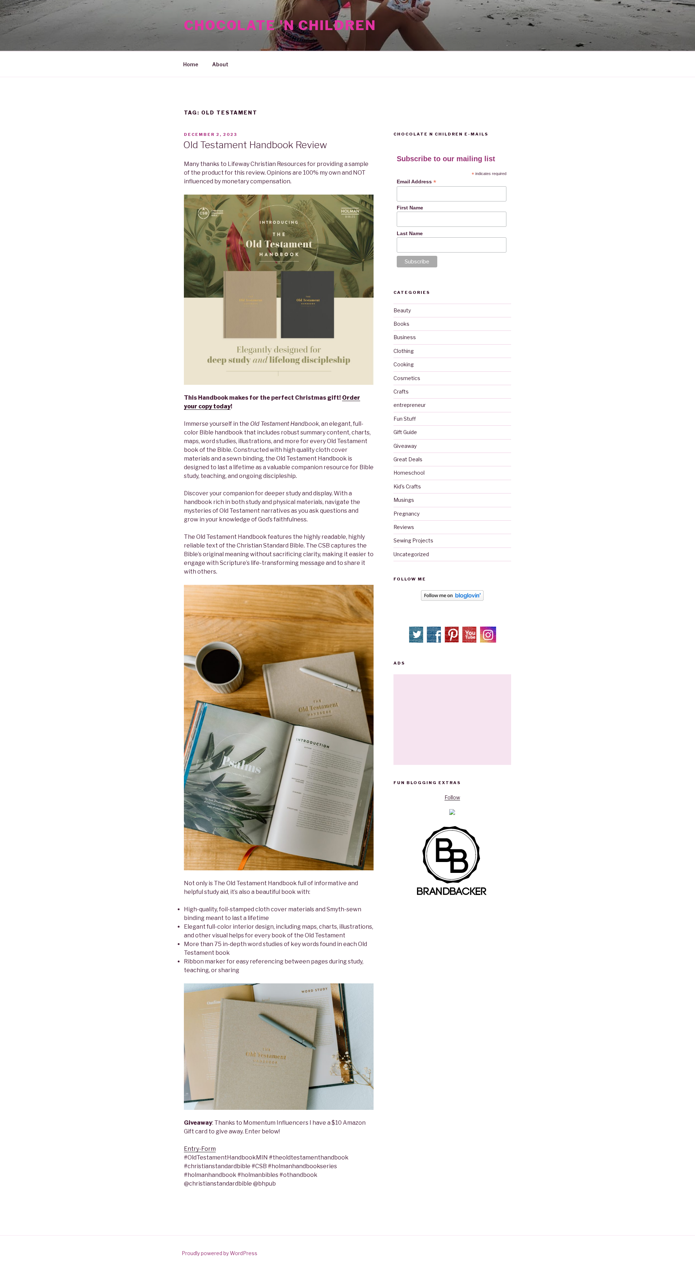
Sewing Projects (413, 540)
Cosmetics (406, 378)
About (220, 64)
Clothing (403, 351)
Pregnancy (406, 514)
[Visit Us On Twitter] (417, 641)
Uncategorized (411, 554)
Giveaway (405, 446)
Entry (191, 1148)
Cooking (403, 364)
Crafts (401, 391)
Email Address (416, 181)
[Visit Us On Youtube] (470, 641)
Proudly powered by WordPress (219, 1253)
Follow (452, 797)
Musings (403, 500)
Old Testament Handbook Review (255, 144)
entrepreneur (409, 405)
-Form (207, 1148)
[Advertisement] (452, 719)
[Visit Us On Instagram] (488, 641)
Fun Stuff (404, 419)
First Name (410, 208)
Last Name (410, 233)
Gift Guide (405, 432)
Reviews (403, 527)
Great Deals (407, 459)
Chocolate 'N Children (280, 25)
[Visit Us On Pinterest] (452, 641)
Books (401, 324)
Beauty (402, 310)
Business (404, 337)
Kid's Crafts (407, 486)
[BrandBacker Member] (452, 895)
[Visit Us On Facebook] (434, 641)
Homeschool (409, 473)
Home (190, 64)
